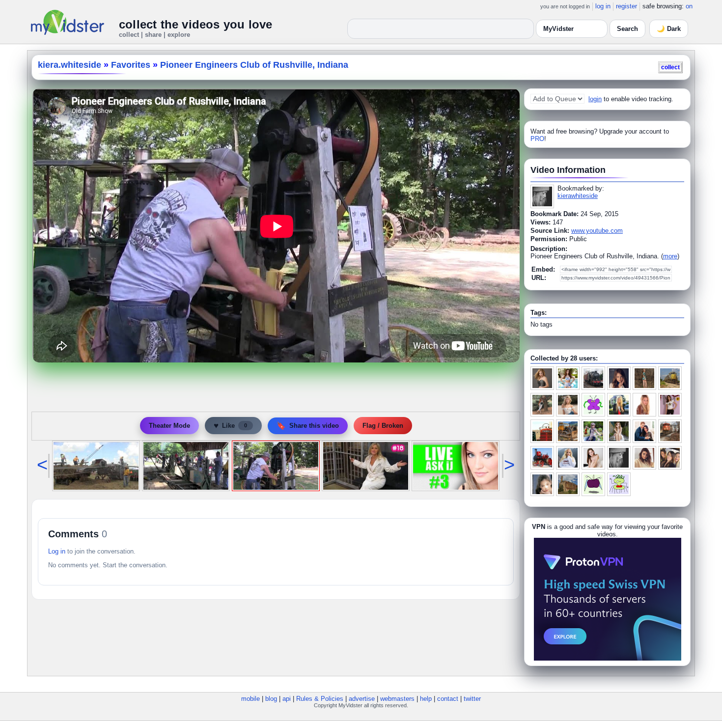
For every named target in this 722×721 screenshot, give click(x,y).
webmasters (397, 698)
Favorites (130, 65)
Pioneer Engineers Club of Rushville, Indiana (254, 65)
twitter (472, 698)
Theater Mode (169, 425)
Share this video (308, 425)
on (689, 6)
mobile (250, 698)
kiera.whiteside (69, 65)
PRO (537, 138)
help (426, 698)
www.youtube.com (597, 230)
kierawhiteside (577, 195)
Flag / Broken (382, 425)
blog (271, 698)
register (626, 6)
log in (603, 6)
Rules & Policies (319, 698)
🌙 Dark (669, 28)
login (595, 99)
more (670, 256)
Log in (56, 551)
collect (670, 67)
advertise (362, 698)
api (286, 698)
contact (447, 698)
